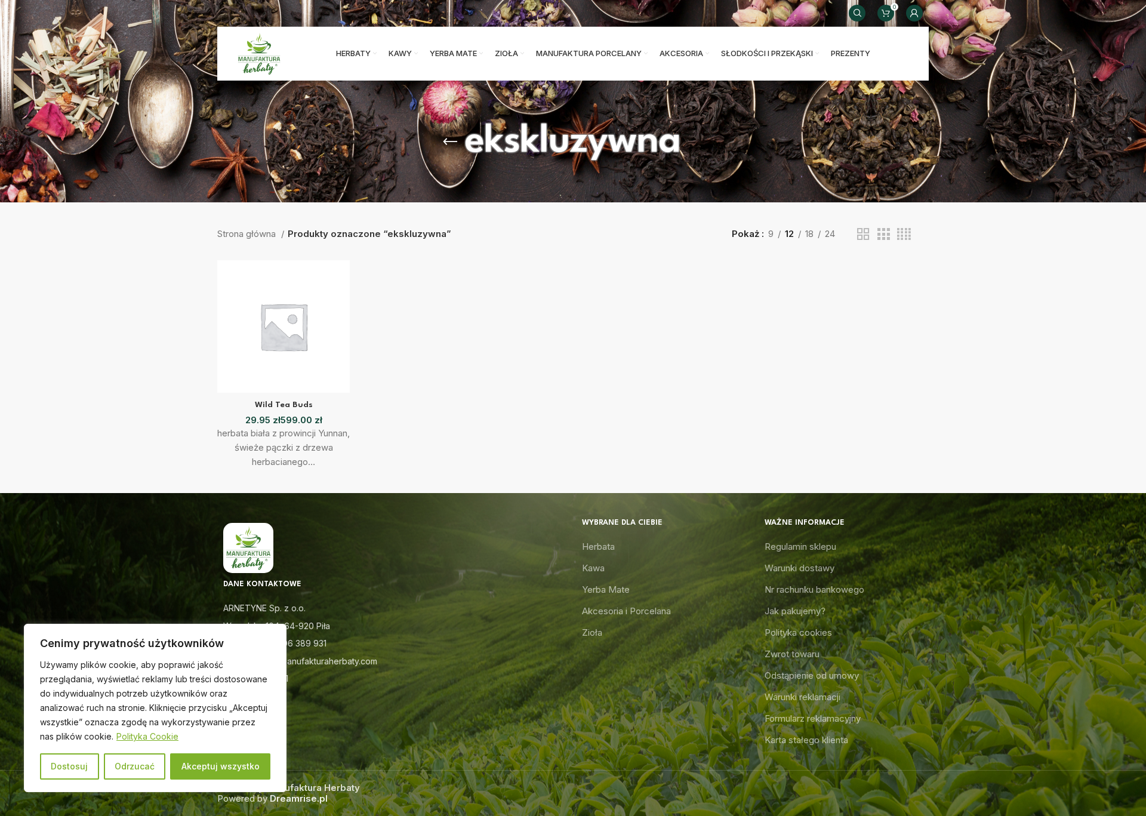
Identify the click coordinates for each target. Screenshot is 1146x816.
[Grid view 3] (883, 234)
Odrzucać (135, 766)
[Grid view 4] (904, 234)
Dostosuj (69, 766)
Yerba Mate (606, 589)
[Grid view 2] (863, 234)
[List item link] (390, 643)
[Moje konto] (914, 13)
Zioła (592, 632)
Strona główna (247, 233)
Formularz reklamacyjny (813, 718)
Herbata (598, 546)
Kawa (593, 568)
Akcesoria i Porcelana (626, 611)
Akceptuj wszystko (220, 766)
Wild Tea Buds (284, 405)
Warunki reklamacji (802, 697)
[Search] (857, 13)
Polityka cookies (798, 632)
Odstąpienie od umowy (812, 675)
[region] (155, 708)
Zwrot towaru (792, 654)
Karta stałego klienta (806, 740)
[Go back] (450, 142)
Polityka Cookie (147, 736)
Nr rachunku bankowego (814, 589)
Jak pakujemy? (795, 611)
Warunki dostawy (799, 568)
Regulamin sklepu (800, 546)
